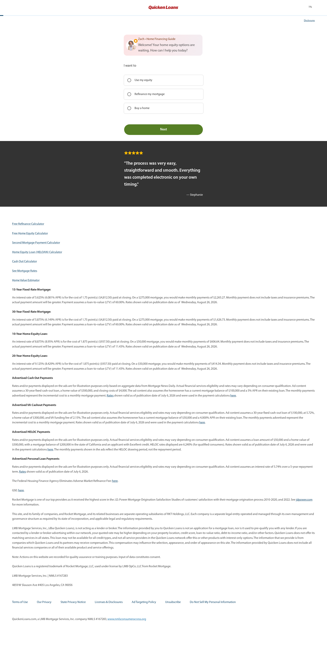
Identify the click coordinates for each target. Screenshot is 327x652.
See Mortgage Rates (24, 271)
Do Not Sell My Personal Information (213, 602)
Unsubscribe (173, 602)
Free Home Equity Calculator (30, 233)
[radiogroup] (163, 94)
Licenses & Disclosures (109, 602)
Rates (110, 395)
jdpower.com (304, 499)
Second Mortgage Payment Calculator (36, 242)
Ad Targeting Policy (144, 602)
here (233, 395)
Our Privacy (44, 602)
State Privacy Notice (73, 602)
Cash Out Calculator (24, 261)
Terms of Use (20, 602)
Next (163, 129)
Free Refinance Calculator (28, 224)
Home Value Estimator (26, 280)
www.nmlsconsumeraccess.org (126, 619)
